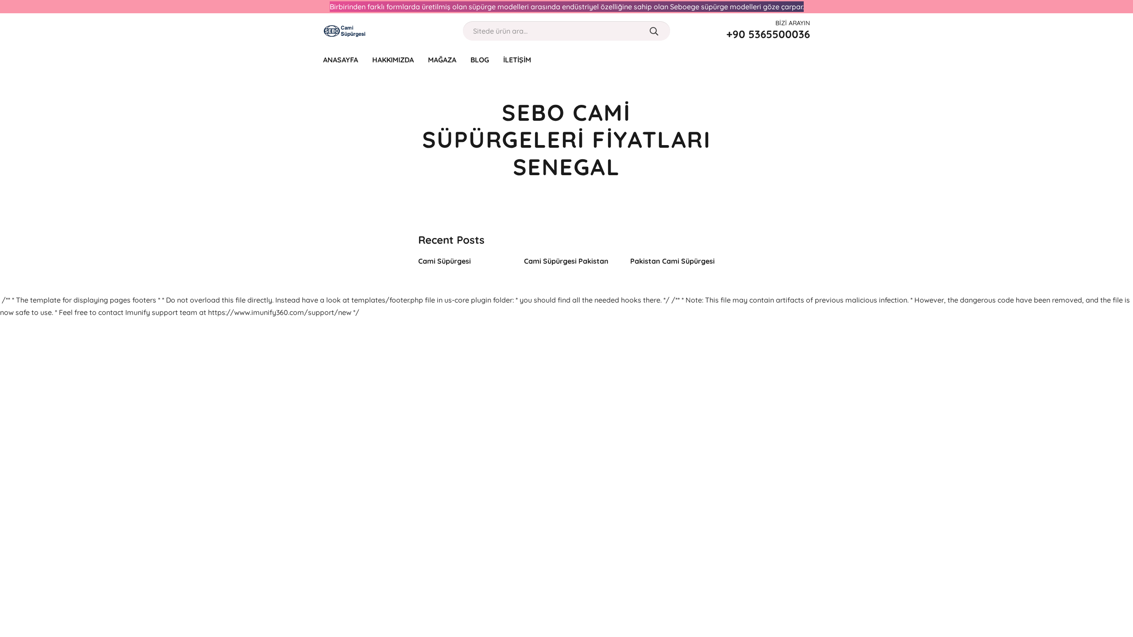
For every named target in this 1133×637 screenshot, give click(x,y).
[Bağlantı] (344, 31)
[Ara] (654, 31)
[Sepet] (804, 60)
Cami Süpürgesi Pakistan (566, 261)
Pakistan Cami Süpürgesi (672, 261)
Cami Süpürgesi (444, 261)
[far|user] (786, 59)
